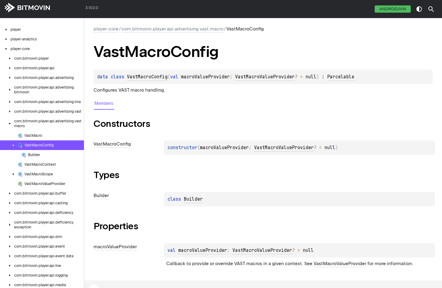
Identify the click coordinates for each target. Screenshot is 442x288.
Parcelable (340, 77)
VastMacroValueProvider (265, 77)
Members (103, 103)
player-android (67, 9)
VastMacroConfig (147, 77)
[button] (431, 9)
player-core (106, 29)
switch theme (419, 9)
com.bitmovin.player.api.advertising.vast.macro (172, 29)
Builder (193, 199)
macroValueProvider (202, 250)
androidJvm (392, 9)
